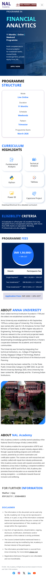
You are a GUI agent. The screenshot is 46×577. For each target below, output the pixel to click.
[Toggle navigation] (42, 5)
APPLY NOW (15, 66)
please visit (34, 552)
